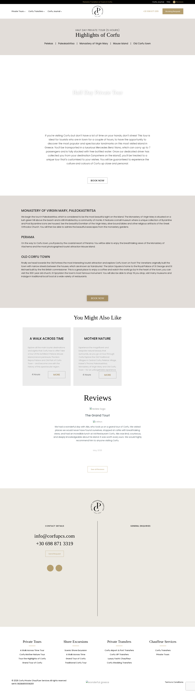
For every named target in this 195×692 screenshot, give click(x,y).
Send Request (55, 554)
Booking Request (173, 11)
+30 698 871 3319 (151, 11)
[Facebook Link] (50, 568)
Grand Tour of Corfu (32, 662)
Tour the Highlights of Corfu (32, 658)
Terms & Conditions (174, 682)
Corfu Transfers (35, 11)
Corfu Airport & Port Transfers (119, 650)
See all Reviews (97, 469)
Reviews (179, 2)
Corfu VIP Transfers (119, 654)
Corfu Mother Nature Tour (32, 654)
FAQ (168, 2)
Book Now (97, 180)
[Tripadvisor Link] (59, 568)
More (56, 374)
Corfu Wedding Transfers (119, 662)
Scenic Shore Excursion (76, 650)
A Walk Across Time (75, 654)
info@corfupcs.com (54, 536)
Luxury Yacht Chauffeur (119, 658)
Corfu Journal (158, 2)
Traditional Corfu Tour (75, 662)
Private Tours (18, 11)
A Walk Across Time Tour (32, 650)
